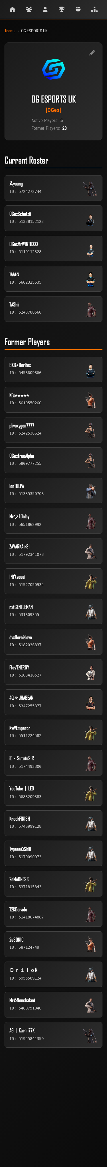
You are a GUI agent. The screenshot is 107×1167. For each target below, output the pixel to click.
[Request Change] (92, 53)
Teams (10, 31)
